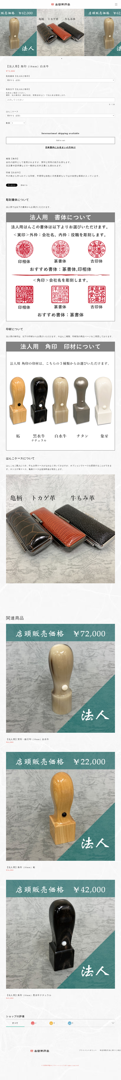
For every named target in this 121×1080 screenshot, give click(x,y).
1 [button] (59, 58)
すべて (15, 1023)
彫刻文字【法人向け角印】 (19, 89)
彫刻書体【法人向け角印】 (18, 76)
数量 (8, 123)
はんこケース (12, 111)
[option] (60, 32)
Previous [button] (4, 32)
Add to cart (60, 140)
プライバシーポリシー (88, 1050)
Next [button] (116, 32)
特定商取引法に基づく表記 (110, 1050)
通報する (24, 185)
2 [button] (61, 58)
